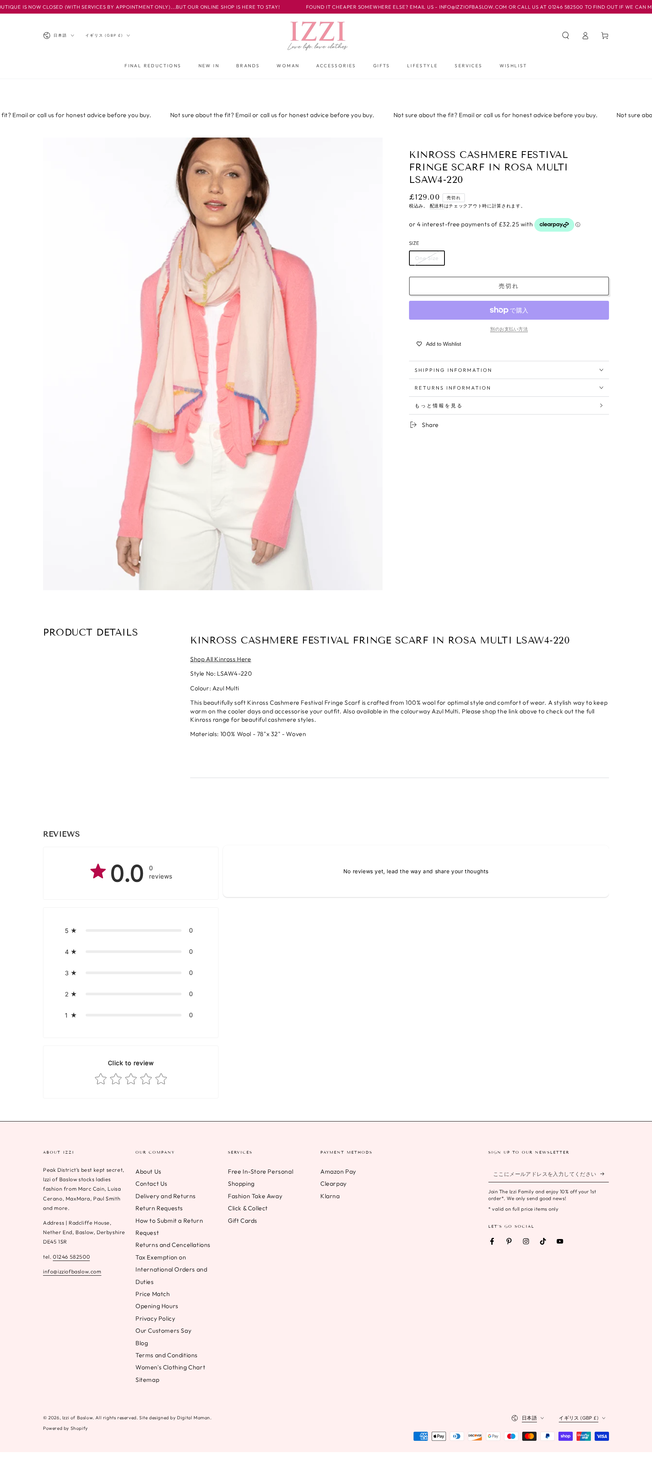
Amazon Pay (338, 1171)
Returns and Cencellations (173, 1244)
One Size (427, 258)
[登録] (604, 1173)
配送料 (437, 206)
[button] (565, 35)
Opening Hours (156, 1306)
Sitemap (147, 1379)
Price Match (152, 1294)
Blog (141, 1343)
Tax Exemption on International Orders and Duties (171, 1269)
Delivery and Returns (165, 1196)
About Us (148, 1171)
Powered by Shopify (65, 1428)
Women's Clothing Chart (170, 1367)
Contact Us (151, 1183)
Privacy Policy (155, 1318)
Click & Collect (248, 1208)
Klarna (330, 1196)
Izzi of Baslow (77, 1417)
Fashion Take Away (255, 1196)
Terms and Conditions (166, 1355)
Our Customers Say (163, 1330)
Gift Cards (242, 1220)
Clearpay (333, 1183)
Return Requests (159, 1208)
